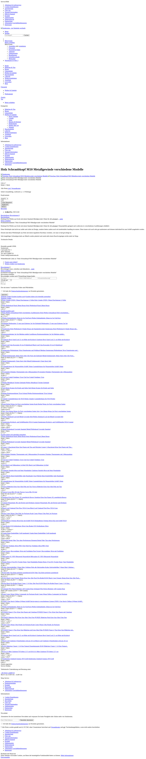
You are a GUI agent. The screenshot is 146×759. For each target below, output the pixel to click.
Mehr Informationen (67, 755)
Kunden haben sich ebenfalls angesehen (38, 296)
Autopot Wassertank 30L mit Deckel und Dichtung (50, 503)
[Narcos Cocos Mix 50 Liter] (10, 492)
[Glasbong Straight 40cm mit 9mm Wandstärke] (16, 470)
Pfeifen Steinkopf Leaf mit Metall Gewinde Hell (48, 417)
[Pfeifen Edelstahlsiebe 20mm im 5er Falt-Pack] (16, 318)
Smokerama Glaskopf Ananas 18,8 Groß (41, 659)
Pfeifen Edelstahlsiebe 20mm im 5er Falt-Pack (46, 318)
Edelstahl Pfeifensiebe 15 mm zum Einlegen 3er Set (51, 323)
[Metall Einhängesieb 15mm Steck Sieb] (14, 361)
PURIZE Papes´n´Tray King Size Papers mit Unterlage (54, 612)
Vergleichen (5, 204)
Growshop (8, 136)
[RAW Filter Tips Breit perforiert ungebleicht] (15, 573)
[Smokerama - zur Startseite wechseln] (13, 28)
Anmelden (12, 46)
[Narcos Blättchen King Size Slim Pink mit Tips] (16, 486)
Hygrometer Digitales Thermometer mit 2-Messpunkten (55, 372)
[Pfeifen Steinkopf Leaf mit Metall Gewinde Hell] (17, 417)
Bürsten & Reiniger (15, 122)
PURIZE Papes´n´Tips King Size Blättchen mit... (58, 630)
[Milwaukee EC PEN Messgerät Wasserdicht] (15, 556)
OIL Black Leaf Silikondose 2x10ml (37, 465)
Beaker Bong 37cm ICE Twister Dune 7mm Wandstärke (56, 562)
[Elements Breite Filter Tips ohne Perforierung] (16, 540)
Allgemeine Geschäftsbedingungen (16, 23)
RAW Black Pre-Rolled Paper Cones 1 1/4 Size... (54, 583)
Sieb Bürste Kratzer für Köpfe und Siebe (41, 388)
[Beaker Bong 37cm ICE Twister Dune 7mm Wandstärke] (19, 562)
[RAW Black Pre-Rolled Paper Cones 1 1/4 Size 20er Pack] (20, 583)
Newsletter (8, 701)
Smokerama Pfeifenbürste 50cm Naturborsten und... (62, 350)
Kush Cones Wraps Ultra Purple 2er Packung (45, 625)
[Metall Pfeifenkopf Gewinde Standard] (14, 429)
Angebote (8, 134)
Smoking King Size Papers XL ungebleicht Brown (50, 497)
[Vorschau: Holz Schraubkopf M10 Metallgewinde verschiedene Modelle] (24, 176)
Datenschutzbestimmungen (19, 291)
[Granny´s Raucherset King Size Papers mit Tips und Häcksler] (21, 447)
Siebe (10, 120)
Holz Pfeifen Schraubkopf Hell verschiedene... (54, 313)
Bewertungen (14, 215)
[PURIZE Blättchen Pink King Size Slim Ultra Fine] (18, 617)
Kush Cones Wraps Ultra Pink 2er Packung (43, 513)
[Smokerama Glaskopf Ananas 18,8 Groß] (14, 659)
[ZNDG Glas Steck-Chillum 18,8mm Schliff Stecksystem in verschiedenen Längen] (27, 601)
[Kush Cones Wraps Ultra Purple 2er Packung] (16, 625)
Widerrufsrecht (9, 19)
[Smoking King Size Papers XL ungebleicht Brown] (18, 497)
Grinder (11, 118)
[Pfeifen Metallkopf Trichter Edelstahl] (13, 382)
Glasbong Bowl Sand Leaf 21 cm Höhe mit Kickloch (53, 339)
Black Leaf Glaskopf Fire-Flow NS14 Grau (44, 508)
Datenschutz (9, 21)
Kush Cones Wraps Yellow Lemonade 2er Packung (51, 594)
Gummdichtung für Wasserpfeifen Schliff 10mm (48, 366)
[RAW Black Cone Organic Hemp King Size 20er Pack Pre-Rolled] (22, 578)
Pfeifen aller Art (14, 125)
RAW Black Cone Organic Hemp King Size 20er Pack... (62, 578)
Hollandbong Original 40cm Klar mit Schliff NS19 (51, 521)
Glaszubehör (9, 113)
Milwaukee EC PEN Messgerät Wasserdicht (44, 556)
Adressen (12, 51)
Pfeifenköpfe (13, 124)
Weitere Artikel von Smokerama (15, 264)
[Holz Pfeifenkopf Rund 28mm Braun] (13, 305)
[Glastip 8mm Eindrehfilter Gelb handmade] (15, 533)
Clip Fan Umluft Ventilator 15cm (33, 377)
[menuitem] (75, 5)
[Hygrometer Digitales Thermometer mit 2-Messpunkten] (19, 372)
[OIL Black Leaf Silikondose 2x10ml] (13, 465)
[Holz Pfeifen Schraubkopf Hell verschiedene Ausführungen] (20, 313)
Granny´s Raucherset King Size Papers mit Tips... (57, 447)
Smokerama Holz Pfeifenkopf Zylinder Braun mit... (61, 329)
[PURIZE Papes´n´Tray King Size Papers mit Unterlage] (19, 612)
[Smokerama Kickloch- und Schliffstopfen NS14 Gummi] (19, 422)
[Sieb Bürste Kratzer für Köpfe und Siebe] (14, 388)
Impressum (8, 25)
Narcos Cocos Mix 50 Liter (28, 492)
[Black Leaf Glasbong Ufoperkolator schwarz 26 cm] (18, 641)
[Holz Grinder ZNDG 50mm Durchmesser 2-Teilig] (17, 300)
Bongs (7, 111)
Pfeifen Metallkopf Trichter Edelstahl (37, 382)
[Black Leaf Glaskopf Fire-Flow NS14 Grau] (15, 508)
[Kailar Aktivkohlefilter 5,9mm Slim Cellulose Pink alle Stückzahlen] (23, 567)
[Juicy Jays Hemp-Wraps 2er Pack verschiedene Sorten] (19, 411)
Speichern (4, 294)
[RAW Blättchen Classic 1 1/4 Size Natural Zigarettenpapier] (20, 646)
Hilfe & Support (10, 14)
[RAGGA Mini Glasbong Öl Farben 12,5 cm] (16, 651)
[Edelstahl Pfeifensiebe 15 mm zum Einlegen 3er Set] (18, 323)
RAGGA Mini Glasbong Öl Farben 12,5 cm (44, 651)
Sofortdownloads (14, 57)
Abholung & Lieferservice (13, 5)
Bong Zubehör (13, 116)
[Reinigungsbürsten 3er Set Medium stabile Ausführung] (19, 334)
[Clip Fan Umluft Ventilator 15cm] (12, 377)
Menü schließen (10, 42)
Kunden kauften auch (18, 296)
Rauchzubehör (9, 129)
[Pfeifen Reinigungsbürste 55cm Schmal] (14, 393)
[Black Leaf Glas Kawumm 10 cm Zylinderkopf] (17, 345)
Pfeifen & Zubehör (11, 115)
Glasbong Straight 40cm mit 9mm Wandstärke (46, 470)
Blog (6, 138)
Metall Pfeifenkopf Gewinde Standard (38, 429)
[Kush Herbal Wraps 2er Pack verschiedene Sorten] (17, 404)
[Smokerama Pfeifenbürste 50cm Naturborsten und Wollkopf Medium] (23, 350)
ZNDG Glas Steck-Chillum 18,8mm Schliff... (68, 601)
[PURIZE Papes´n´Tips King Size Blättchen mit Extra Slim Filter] (22, 630)
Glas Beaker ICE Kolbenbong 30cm (37, 526)
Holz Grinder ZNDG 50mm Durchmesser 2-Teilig (50, 300)
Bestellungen (13, 55)
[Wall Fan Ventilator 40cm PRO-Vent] (13, 546)
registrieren (22, 46)
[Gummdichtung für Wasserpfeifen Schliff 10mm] (17, 366)
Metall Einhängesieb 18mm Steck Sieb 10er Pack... (58, 356)
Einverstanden (5, 757)
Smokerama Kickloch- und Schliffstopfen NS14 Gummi (55, 422)
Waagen (11, 127)
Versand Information (11, 12)
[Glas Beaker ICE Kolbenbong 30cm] (13, 526)
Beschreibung (5, 215)
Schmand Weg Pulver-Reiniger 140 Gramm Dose (49, 589)
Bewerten (4, 208)
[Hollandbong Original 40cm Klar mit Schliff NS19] (18, 521)
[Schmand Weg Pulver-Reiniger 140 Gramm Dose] (17, 589)
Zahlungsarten (9, 17)
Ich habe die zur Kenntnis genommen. (23, 291)
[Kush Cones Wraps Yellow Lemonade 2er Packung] (18, 594)
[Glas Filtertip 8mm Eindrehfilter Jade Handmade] (17, 476)
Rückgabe (8, 687)
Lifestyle (7, 131)
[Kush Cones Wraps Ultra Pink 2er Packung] (15, 513)
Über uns (8, 10)
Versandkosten (55, 727)
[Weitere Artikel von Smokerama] (5, 174)
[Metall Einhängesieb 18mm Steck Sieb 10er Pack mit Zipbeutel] (21, 356)
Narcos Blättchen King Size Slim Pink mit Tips (47, 486)
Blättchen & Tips (10, 109)
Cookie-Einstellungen (11, 7)
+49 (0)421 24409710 (8, 673)
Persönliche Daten (14, 50)
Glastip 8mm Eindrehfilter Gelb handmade (42, 533)
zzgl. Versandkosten (14, 188)
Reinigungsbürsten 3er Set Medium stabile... (51, 334)
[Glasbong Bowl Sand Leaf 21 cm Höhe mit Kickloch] (18, 339)
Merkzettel (12, 59)
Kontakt (7, 16)
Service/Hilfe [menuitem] (14, 13)
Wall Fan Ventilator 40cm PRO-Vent (37, 546)
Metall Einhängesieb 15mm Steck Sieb (39, 361)
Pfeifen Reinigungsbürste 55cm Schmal (40, 393)
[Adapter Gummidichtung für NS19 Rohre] (15, 399)
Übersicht (12, 48)
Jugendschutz (9, 8)
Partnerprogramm (10, 683)
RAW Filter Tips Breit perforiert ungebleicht (44, 573)
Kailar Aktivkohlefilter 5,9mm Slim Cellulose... (60, 567)
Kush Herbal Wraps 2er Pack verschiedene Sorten (49, 404)
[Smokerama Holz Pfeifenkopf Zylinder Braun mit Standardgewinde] (23, 329)
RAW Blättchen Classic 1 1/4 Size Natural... (54, 646)
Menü (6, 31)
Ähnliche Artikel (6, 296)
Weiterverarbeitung (11, 132)
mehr (61, 219)
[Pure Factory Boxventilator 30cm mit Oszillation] (17, 551)
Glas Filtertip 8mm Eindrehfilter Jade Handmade (48, 476)
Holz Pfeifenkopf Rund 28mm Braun (37, 305)
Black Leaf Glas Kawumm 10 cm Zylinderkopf (47, 345)
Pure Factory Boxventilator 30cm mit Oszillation (48, 551)
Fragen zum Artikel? (11, 262)
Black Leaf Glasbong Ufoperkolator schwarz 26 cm (51, 641)
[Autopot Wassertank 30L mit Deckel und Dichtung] (18, 503)
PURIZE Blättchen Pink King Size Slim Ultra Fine (51, 617)
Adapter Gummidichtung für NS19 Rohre (42, 399)
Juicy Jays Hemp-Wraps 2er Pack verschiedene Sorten (54, 411)
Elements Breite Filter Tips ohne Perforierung (45, 540)
